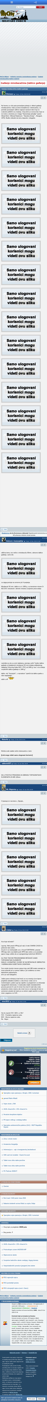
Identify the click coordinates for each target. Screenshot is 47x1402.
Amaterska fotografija (11, 1144)
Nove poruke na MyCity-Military (12, 1088)
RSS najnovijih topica (11, 1277)
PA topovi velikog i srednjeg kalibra (15, 1120)
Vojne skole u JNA (10, 1104)
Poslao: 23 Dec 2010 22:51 (18, 739)
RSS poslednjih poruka (11, 1283)
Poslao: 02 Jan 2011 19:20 (26, 789)
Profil (5, 529)
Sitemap (24, 1352)
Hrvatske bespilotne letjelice (13, 1114)
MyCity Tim (19, 1394)
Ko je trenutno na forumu (11, 1301)
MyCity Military (4, 76)
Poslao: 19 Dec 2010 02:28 (23, 94)
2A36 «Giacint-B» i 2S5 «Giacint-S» (15, 1109)
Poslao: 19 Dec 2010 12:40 (33, 541)
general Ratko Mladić (10, 1098)
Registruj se (6, 533)
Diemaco (9, 94)
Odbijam (41, 1399)
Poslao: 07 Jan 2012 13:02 (19, 1001)
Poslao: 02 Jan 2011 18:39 (20, 763)
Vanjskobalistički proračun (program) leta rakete (19, 1266)
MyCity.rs (31, 1359)
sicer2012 (5, 1001)
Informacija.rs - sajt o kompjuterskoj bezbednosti (20, 1149)
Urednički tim (33, 1352)
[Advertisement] (23, 49)
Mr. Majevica (11, 789)
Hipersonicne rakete (10, 1255)
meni (12, 2)
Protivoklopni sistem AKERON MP (15, 1249)
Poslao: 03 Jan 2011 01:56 (21, 930)
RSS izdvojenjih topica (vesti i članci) (16, 1288)
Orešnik (6, 1186)
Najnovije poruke (15, 1352)
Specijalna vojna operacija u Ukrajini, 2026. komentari (21, 1093)
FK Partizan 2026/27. (11, 1171)
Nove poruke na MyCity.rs (10, 1134)
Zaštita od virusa (30, 1361)
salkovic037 (6, 763)
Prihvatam (31, 1399)
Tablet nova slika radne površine (14, 1160)
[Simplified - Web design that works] (33, 1376)
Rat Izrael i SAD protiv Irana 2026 (15, 1198)
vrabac (9, 930)
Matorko (5, 739)
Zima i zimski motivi (10, 1139)
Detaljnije (34, 1308)
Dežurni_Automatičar (14, 541)
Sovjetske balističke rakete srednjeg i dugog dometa (21, 1260)
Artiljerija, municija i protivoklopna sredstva (23, 76)
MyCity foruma (14, 1392)
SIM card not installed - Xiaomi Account (17, 1155)
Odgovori (7, 1040)
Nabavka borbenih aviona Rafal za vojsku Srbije (19, 1203)
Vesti (27, 1359)
